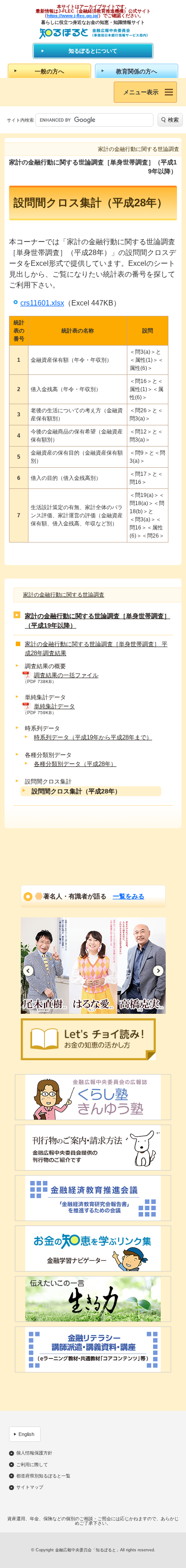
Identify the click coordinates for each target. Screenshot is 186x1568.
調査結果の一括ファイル (66, 675)
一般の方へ (49, 71)
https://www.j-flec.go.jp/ (72, 15)
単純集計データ (54, 706)
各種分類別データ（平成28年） (75, 764)
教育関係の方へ (136, 71)
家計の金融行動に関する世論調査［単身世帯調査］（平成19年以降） (97, 620)
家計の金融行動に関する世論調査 (63, 595)
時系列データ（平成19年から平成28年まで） (93, 737)
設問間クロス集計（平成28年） (76, 791)
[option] (45, 965)
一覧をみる (128, 896)
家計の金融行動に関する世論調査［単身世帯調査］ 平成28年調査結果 (96, 648)
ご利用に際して (32, 1465)
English (26, 1434)
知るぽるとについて (93, 51)
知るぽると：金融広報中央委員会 (93, 33)
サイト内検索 (20, 120)
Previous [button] (28, 971)
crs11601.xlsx (42, 303)
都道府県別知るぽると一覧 (43, 1476)
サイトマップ (29, 1487)
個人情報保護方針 (34, 1453)
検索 (173, 120)
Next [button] (158, 971)
